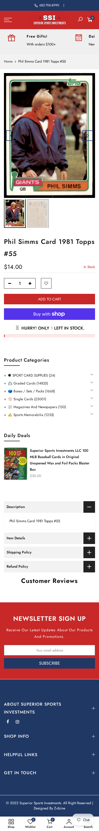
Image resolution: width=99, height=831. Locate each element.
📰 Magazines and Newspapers (37, 406)
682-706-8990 (49, 5)
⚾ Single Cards (27, 399)
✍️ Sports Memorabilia (31, 414)
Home (8, 61)
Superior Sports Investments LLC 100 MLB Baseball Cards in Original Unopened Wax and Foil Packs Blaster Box (59, 460)
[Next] (87, 135)
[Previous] (11, 135)
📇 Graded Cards (28, 383)
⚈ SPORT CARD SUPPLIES (31, 375)
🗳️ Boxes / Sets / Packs (31, 391)
